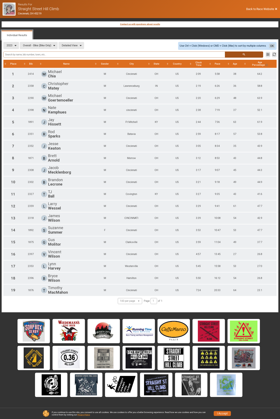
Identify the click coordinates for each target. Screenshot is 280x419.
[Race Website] (10, 9)
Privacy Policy (83, 414)
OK (272, 45)
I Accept (222, 413)
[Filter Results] (268, 54)
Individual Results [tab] (17, 35)
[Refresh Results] (274, 54)
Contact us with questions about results (140, 24)
